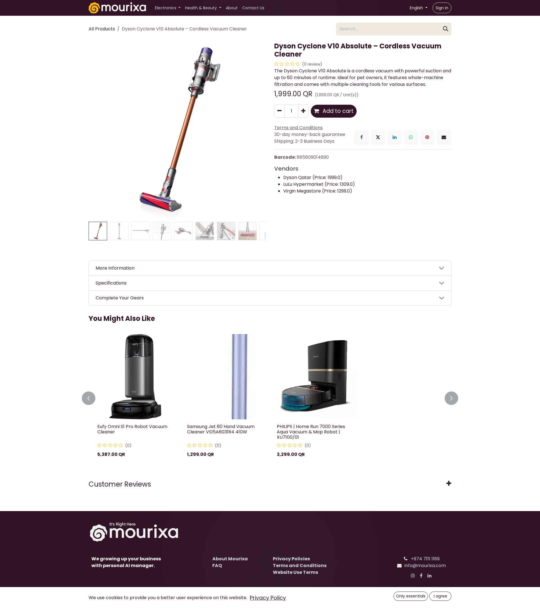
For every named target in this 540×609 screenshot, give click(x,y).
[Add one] (303, 111)
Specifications (111, 283)
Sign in (442, 8)
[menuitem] (168, 8)
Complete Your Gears (120, 298)
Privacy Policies (291, 559)
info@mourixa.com (425, 565)
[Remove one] (279, 111)
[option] (270, 398)
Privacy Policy (268, 598)
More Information (115, 268)
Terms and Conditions (300, 565)
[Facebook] (361, 137)
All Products (102, 29)
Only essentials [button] (411, 596)
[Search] (445, 29)
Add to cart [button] (337, 111)
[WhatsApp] (411, 137)
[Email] (444, 137)
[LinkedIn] (394, 137)
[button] (97, 130)
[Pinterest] (427, 137)
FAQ (217, 565)
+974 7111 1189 (425, 559)
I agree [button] (440, 596)
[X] (378, 137)
